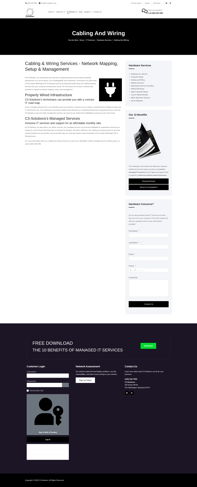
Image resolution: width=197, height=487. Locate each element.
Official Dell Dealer (137, 89)
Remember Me (36, 390)
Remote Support (136, 3)
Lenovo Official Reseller (139, 95)
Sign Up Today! (85, 380)
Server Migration (137, 101)
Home (50, 12)
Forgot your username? (39, 452)
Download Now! (148, 181)
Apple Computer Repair (139, 92)
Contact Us (97, 12)
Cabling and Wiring (138, 80)
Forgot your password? (39, 446)
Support (147, 3)
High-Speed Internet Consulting (142, 86)
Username (31, 372)
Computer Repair (137, 77)
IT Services (71, 12)
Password (31, 381)
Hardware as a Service (139, 74)
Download (148, 346)
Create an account (37, 457)
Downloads (156, 3)
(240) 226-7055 (32, 3)
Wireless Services (137, 83)
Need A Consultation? (149, 187)
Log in (47, 439)
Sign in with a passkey (48, 432)
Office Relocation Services (140, 98)
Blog (80, 12)
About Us (59, 12)
